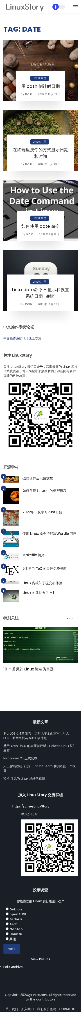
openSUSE (18, 914)
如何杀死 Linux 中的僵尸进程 (44, 490)
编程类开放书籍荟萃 (37, 478)
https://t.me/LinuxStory (30, 806)
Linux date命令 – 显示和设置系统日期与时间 (40, 293)
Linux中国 (40, 78)
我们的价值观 (46, 1009)
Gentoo (16, 929)
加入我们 (27, 1009)
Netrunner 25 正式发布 (20, 758)
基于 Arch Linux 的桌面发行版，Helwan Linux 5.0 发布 (38, 748)
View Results (40, 959)
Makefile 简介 (33, 555)
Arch (13, 924)
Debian (15, 909)
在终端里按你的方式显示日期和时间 (40, 153)
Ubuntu (15, 934)
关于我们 (11, 1009)
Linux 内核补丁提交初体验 (42, 583)
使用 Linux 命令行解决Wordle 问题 (49, 533)
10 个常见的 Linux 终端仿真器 (28, 669)
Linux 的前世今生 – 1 (38, 592)
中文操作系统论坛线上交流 (22, 338)
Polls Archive (13, 967)
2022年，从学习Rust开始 (42, 512)
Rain (28, 94)
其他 (12, 939)
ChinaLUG (67, 1009)
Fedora (15, 919)
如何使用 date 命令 (40, 226)
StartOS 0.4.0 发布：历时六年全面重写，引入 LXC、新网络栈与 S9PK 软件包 (36, 735)
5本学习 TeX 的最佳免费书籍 (44, 568)
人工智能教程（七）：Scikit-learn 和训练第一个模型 (39, 768)
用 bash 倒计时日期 (40, 86)
